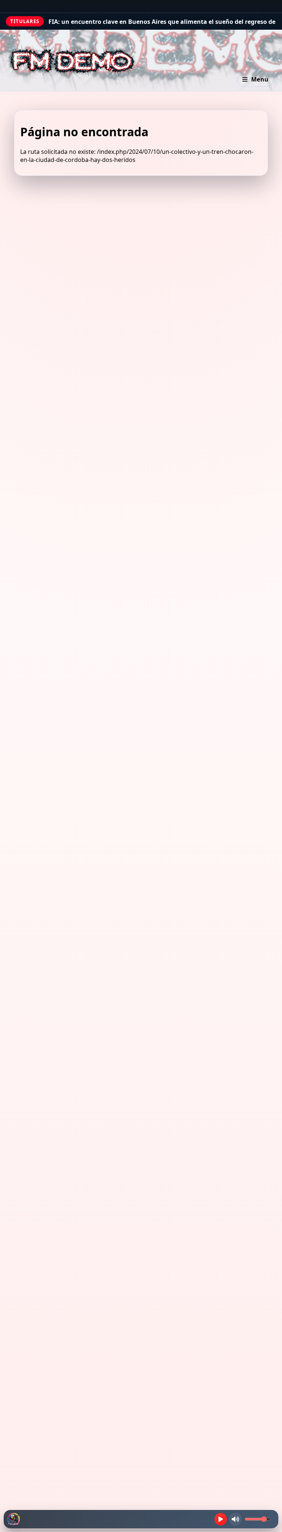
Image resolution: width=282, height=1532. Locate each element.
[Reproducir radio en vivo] (220, 1519)
